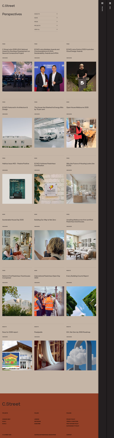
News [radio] (36, 17)
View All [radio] (37, 29)
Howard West (6, 419)
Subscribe (37, 423)
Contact (69, 434)
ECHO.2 (4, 423)
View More (5, 57)
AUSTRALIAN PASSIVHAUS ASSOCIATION (45, 434)
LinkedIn (36, 419)
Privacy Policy (70, 419)
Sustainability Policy (72, 425)
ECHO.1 (4, 421)
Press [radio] (36, 21)
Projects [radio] (37, 25)
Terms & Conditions (72, 421)
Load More (49, 380)
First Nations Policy (72, 423)
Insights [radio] (37, 14)
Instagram (37, 421)
